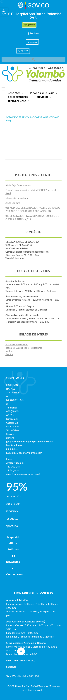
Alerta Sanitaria (12, 203)
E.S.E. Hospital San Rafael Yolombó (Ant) (33, 15)
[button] (4, 12)
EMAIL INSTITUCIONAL (20, 660)
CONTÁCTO (16, 378)
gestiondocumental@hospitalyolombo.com (29, 441)
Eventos (9, 355)
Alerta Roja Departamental (18, 185)
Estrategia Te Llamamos (16, 345)
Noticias (9, 351)
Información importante (16, 198)
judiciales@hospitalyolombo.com (24, 453)
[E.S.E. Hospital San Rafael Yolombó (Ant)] (33, 74)
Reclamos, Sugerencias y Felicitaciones (23, 348)
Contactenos (14, 574)
